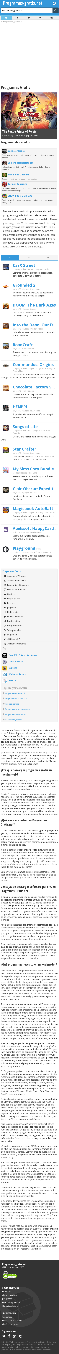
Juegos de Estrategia (25, 368)
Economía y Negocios (18, 585)
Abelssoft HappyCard (33, 528)
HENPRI (20, 406)
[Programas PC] (6, 18)
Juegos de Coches (42, 269)
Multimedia (12, 612)
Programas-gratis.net (14, 1264)
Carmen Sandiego (17, 183)
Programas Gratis (11, 571)
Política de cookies (11, 1324)
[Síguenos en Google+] (14, 1336)
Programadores (15, 625)
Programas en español (15, 693)
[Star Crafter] (7, 458)
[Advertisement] (29, 54)
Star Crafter (24, 449)
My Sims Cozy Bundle (33, 469)
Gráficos (16, 532)
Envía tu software (10, 1306)
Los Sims (33, 473)
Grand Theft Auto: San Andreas (24, 655)
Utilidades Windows (16, 643)
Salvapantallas (14, 630)
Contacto (7, 1291)
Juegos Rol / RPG (30, 492)
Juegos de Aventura (31, 289)
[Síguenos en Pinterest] (20, 1336)
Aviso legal (8, 1317)
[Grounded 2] (7, 294)
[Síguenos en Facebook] (9, 1336)
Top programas (12, 704)
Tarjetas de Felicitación (32, 532)
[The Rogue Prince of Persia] (29, 128)
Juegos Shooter (29, 309)
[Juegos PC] (40, 18)
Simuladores (28, 348)
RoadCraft (23, 344)
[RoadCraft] (7, 354)
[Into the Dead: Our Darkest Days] (7, 334)
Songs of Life (25, 426)
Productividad (13, 621)
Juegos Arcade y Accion (33, 329)
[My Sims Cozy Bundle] (7, 478)
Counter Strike (16, 661)
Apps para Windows (16, 576)
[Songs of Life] (7, 436)
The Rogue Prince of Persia (19, 131)
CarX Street (24, 265)
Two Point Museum (18, 174)
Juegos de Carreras (24, 269)
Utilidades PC (13, 639)
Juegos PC (17, 289)
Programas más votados (15, 714)
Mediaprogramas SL (12, 1302)
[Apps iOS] (18, 18)
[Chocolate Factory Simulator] (7, 396)
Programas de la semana (16, 698)
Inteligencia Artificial (24, 552)
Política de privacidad (12, 1320)
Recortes (13, 680)
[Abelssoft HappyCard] (7, 537)
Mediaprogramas (11, 1267)
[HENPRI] (7, 416)
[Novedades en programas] (10, 257)
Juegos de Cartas (23, 430)
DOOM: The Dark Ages (34, 305)
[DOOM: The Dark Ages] (7, 314)
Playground (24, 548)
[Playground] (7, 557)
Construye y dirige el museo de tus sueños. (19, 179)
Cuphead (13, 668)
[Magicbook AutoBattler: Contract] (7, 518)
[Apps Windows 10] (52, 18)
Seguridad (12, 634)
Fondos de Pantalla (16, 589)
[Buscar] (55, 10)
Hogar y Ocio (13, 598)
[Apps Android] (29, 18)
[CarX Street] (7, 275)
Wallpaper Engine (17, 674)
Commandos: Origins (33, 364)
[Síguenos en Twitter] (3, 1336)
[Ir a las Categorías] (54, 3)
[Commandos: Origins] (7, 374)
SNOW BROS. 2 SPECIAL (20, 195)
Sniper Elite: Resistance (20, 162)
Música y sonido (15, 616)
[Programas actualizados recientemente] (29, 257)
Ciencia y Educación (16, 580)
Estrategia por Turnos (45, 512)
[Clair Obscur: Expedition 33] (7, 498)
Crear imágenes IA (43, 552)
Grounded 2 (24, 285)
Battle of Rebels (17, 150)
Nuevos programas (13, 719)
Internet (11, 603)
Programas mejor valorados (17, 709)
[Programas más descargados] (48, 257)
